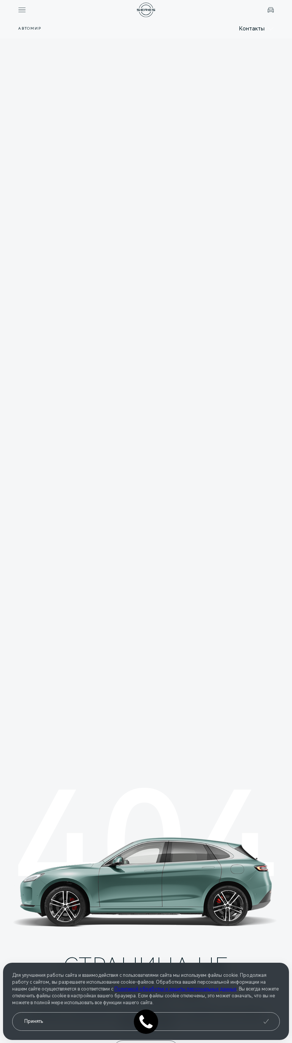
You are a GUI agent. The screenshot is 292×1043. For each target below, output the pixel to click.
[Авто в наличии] (271, 10)
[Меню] (22, 10)
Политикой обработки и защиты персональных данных (175, 989)
